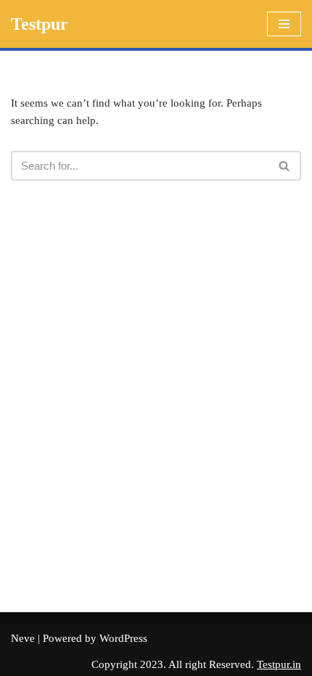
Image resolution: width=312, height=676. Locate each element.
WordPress (123, 638)
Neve (23, 638)
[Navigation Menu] (284, 24)
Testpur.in (279, 664)
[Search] (284, 166)
